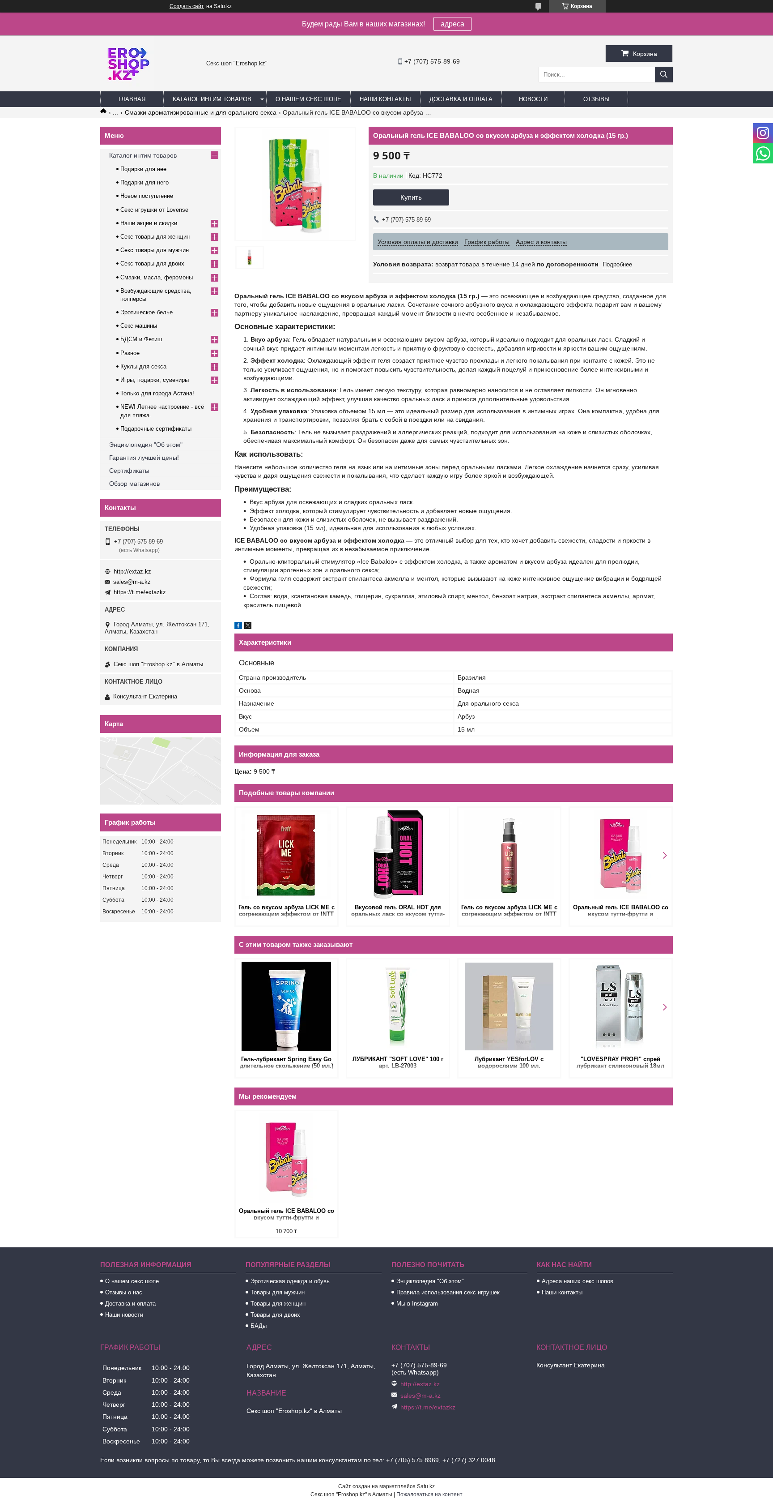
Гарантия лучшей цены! (144, 457)
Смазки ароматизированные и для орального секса (200, 112)
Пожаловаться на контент (429, 1494)
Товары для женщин (278, 1303)
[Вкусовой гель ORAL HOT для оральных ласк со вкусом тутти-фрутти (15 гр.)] (397, 854)
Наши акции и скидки (148, 223)
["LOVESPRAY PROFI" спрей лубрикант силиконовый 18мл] (620, 1006)
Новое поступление (146, 196)
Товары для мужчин (278, 1292)
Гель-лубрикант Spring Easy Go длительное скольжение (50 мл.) (286, 1062)
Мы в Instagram (417, 1303)
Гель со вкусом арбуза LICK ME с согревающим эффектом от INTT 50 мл (509, 911)
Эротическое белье (146, 312)
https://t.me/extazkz (140, 592)
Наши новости (124, 1314)
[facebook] (238, 626)
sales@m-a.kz (132, 581)
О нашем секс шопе (308, 99)
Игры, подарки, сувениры (154, 380)
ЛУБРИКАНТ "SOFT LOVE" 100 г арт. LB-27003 (398, 1062)
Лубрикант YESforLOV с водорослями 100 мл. (509, 1062)
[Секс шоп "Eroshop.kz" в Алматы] (127, 87)
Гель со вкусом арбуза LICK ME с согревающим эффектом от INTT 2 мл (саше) (286, 911)
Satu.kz (426, 1486)
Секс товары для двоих (152, 263)
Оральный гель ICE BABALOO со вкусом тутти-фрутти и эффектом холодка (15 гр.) (620, 911)
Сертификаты (129, 470)
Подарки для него (144, 182)
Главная (132, 99)
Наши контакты (385, 99)
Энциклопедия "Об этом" (146, 444)
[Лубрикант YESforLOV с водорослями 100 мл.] (509, 1006)
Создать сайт (187, 6)
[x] (247, 626)
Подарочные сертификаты (155, 428)
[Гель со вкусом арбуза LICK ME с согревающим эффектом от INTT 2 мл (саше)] (286, 854)
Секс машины (138, 325)
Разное (130, 353)
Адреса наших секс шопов (577, 1281)
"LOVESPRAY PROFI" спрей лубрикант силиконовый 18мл (620, 1062)
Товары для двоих (275, 1314)
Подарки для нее (143, 169)
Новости (533, 99)
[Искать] (664, 74)
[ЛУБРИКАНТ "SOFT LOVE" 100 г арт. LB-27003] (397, 1006)
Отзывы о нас (123, 1292)
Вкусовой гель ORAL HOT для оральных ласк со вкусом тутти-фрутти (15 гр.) (398, 911)
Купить (411, 197)
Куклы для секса (143, 366)
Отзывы (596, 99)
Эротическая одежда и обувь (290, 1281)
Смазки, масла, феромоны (156, 277)
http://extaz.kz (132, 571)
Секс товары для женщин (155, 236)
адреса (452, 24)
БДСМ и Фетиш (141, 339)
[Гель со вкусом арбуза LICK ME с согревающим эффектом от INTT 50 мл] (509, 854)
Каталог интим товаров (212, 99)
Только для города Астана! (157, 393)
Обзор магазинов (134, 483)
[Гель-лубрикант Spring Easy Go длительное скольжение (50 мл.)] (286, 1006)
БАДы (259, 1326)
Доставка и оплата (461, 99)
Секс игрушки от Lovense (154, 209)
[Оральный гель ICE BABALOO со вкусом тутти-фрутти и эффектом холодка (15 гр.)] (620, 854)
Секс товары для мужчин (154, 250)
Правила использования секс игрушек (448, 1292)
